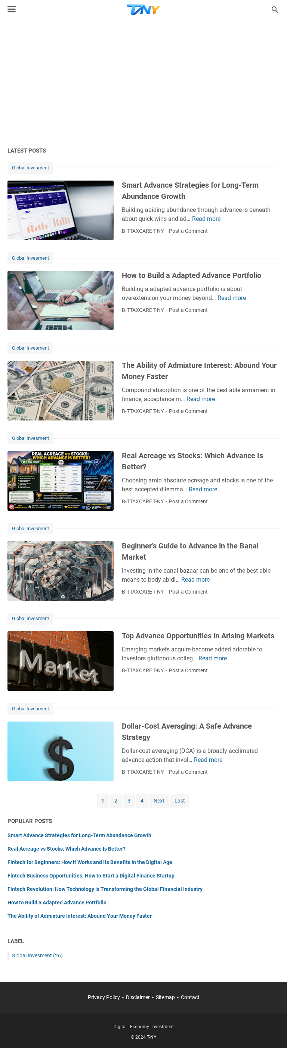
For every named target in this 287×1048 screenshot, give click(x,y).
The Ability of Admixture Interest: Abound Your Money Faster (79, 916)
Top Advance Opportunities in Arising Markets (198, 635)
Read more (206, 218)
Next (159, 801)
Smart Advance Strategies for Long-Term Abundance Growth (79, 835)
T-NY (151, 1037)
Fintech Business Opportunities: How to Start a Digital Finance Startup (91, 876)
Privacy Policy (104, 997)
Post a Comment (188, 231)
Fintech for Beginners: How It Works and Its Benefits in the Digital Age (89, 862)
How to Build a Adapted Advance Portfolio (191, 275)
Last (180, 801)
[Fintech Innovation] (143, 9)
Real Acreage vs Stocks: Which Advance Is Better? (66, 849)
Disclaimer (138, 997)
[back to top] (272, 1031)
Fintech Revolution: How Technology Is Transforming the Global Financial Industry (105, 889)
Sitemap (165, 997)
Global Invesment (30, 168)
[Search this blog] (275, 9)
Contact (190, 997)
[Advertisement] (143, 83)
